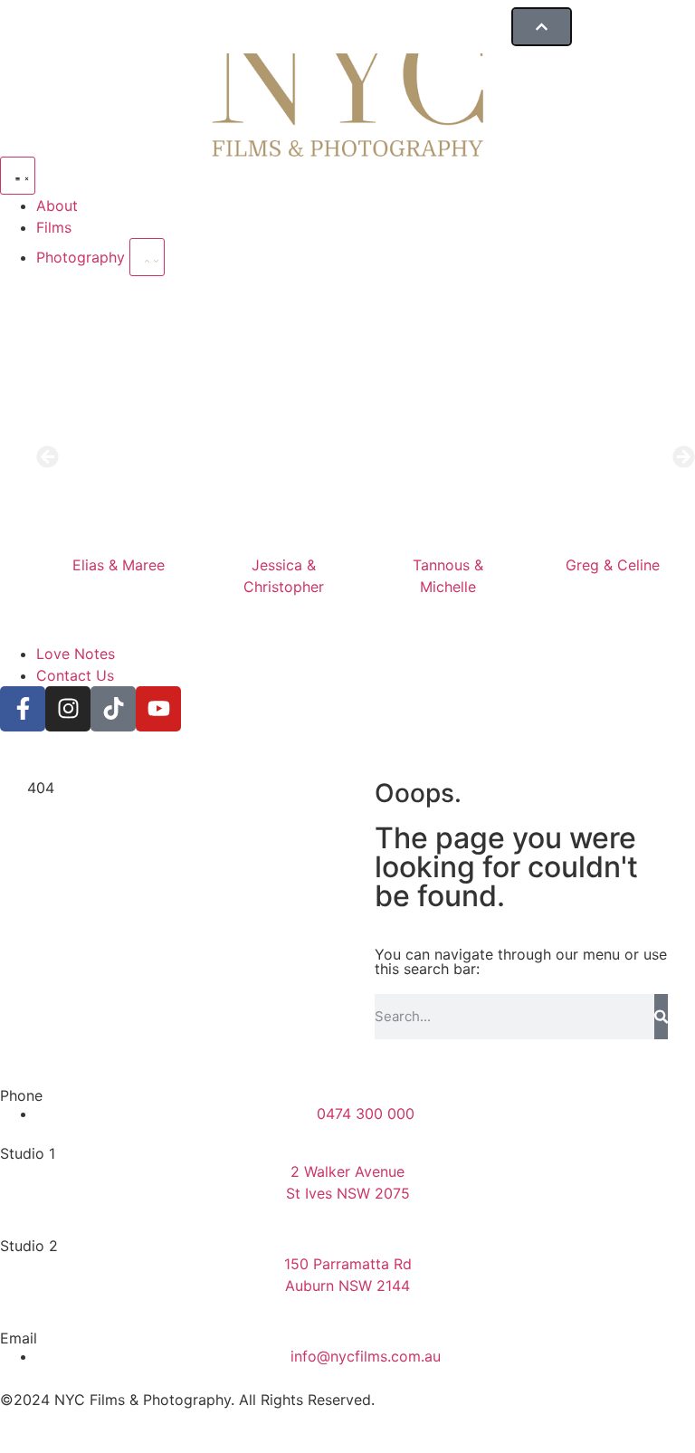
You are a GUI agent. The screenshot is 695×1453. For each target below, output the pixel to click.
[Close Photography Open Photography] (147, 257)
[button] (47, 456)
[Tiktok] (113, 708)
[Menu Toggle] (17, 176)
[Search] (661, 1016)
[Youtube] (158, 708)
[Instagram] (67, 708)
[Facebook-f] (22, 708)
